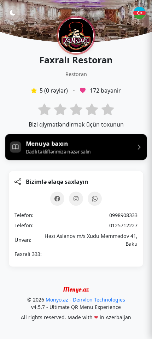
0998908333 (123, 215)
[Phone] (95, 199)
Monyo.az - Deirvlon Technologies (85, 299)
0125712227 (123, 225)
